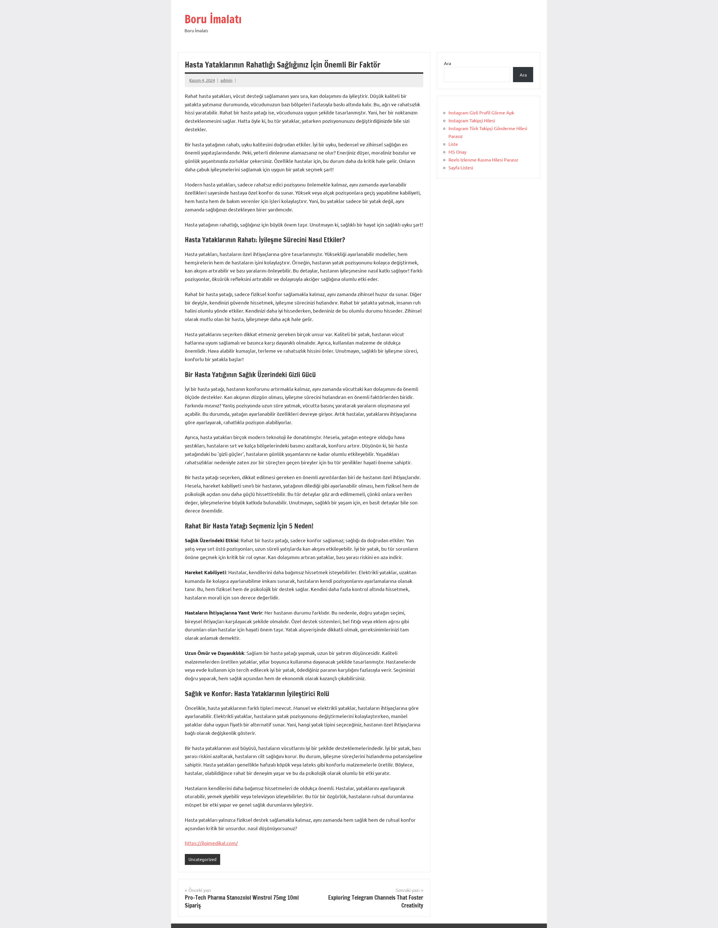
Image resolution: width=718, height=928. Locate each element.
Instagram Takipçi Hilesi (471, 120)
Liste (453, 144)
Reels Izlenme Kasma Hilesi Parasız (483, 159)
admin (226, 80)
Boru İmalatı (213, 19)
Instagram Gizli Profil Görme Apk (481, 112)
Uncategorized (202, 859)
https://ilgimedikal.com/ (211, 843)
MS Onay (457, 151)
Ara (447, 63)
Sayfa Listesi (460, 167)
